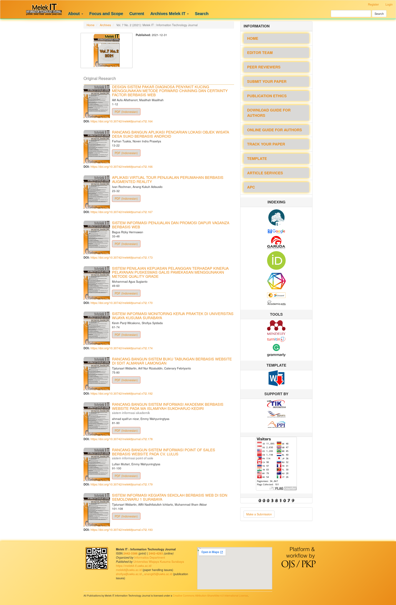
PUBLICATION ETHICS (267, 95)
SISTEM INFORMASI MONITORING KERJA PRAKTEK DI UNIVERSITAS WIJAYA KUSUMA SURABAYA (172, 315)
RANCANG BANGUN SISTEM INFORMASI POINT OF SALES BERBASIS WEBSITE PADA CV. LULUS (163, 453)
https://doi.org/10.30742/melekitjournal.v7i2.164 (122, 121)
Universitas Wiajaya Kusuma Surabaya (158, 561)
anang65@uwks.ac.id (158, 574)
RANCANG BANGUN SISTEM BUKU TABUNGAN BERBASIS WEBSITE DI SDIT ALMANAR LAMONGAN (172, 361)
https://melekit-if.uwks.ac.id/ (134, 566)
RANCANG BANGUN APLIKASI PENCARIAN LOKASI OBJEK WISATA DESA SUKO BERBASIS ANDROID (170, 134)
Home (90, 25)
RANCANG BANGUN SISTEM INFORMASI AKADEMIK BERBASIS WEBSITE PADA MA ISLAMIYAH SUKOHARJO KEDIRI (167, 407)
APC (251, 187)
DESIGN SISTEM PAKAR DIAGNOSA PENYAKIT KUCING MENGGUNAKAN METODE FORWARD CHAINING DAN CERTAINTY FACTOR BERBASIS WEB (170, 90)
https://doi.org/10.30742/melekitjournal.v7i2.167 (122, 212)
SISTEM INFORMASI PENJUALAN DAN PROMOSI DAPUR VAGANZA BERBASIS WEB (170, 224)
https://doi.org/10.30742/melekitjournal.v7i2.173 (122, 257)
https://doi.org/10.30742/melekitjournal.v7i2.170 (122, 303)
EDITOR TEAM (260, 52)
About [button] (74, 13)
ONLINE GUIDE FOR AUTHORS (274, 129)
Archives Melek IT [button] (168, 13)
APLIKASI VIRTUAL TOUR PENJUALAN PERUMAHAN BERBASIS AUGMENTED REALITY (167, 179)
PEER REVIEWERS (263, 67)
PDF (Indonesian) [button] (126, 112)
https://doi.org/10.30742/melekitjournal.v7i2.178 (122, 439)
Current (136, 13)
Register (373, 4)
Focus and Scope (106, 13)
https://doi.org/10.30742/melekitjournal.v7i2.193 (122, 530)
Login (389, 4)
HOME (252, 38)
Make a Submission (259, 514)
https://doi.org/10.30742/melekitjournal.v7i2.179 (122, 484)
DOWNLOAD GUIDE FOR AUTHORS (269, 112)
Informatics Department (149, 557)
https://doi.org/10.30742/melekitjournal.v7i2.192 (122, 393)
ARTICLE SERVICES (265, 173)
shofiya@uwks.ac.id (129, 574)
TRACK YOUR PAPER (266, 144)
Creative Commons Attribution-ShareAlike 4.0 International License (210, 595)
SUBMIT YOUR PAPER (266, 81)
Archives (105, 25)
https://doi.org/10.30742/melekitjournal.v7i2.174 (122, 348)
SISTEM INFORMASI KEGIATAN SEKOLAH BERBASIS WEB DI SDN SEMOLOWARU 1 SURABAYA (169, 497)
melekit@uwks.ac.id (129, 570)
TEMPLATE (257, 158)
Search (202, 13)
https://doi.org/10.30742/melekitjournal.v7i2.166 (122, 166)
